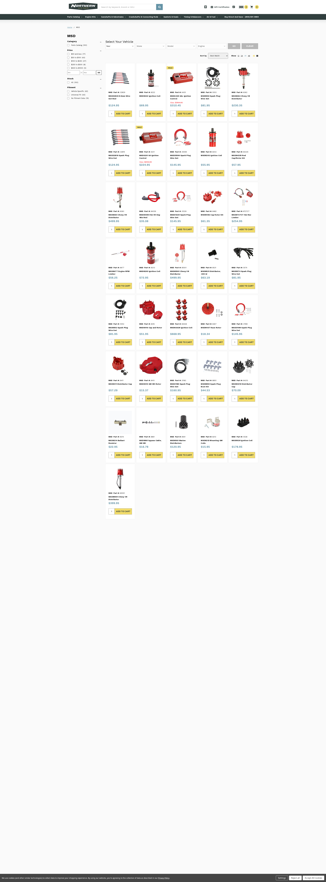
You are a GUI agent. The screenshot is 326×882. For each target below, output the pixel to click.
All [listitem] (72, 82)
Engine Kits (90, 17)
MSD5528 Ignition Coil (242, 440)
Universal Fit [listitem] (76, 95)
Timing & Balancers (192, 17)
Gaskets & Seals (171, 17)
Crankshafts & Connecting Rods (143, 17)
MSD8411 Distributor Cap (120, 384)
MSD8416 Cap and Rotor (150, 328)
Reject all (295, 878)
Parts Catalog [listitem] (76, 45)
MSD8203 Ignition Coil (149, 271)
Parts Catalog (73, 17)
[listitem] (76, 54)
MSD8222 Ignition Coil (149, 96)
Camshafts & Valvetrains (112, 17)
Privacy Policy (163, 878)
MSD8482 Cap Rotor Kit (212, 215)
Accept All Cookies (313, 878)
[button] (243, 7)
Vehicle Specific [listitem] (77, 91)
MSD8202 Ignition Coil (211, 155)
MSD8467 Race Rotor (211, 328)
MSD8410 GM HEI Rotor (150, 384)
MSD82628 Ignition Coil (181, 328)
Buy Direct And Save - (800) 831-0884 (242, 17)
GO (99, 73)
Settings (282, 878)
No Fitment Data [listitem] (78, 98)
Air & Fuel (211, 17)
